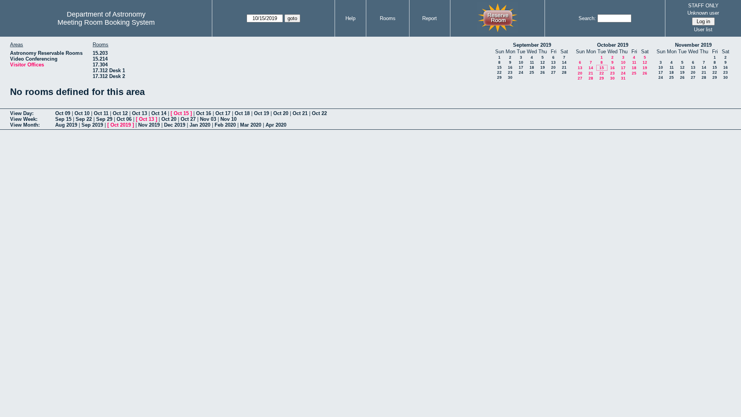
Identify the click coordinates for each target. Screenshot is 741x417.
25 (532, 72)
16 (510, 67)
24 (521, 72)
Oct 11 (101, 113)
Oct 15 (181, 113)
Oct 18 (242, 113)
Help (350, 18)
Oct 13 (139, 113)
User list (703, 29)
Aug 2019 (66, 125)
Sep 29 (104, 119)
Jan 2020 (199, 125)
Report (429, 18)
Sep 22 (84, 119)
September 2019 (532, 45)
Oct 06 (124, 119)
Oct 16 (203, 113)
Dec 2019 (174, 125)
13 (553, 62)
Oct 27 (188, 119)
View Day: (22, 113)
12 (542, 62)
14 (564, 62)
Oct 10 (82, 113)
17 (521, 67)
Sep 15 (63, 119)
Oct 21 (300, 113)
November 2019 (693, 45)
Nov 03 (208, 119)
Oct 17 (222, 113)
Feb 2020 (225, 125)
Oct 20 (280, 113)
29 (499, 77)
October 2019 (612, 45)
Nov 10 (228, 119)
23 (510, 72)
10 (521, 62)
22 (499, 72)
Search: (587, 18)
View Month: (25, 125)
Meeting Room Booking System (106, 22)
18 (532, 67)
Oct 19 (261, 113)
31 (623, 78)
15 (499, 67)
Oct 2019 (120, 125)
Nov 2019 (149, 125)
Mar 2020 (250, 125)
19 (542, 67)
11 (532, 62)
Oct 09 (62, 113)
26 (542, 72)
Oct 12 (120, 113)
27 (553, 72)
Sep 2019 (92, 125)
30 (510, 77)
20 (553, 67)
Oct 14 (158, 113)
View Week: (23, 119)
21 (564, 67)
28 (564, 72)
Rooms (388, 18)
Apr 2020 (276, 125)
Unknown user (703, 13)
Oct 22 (319, 113)
